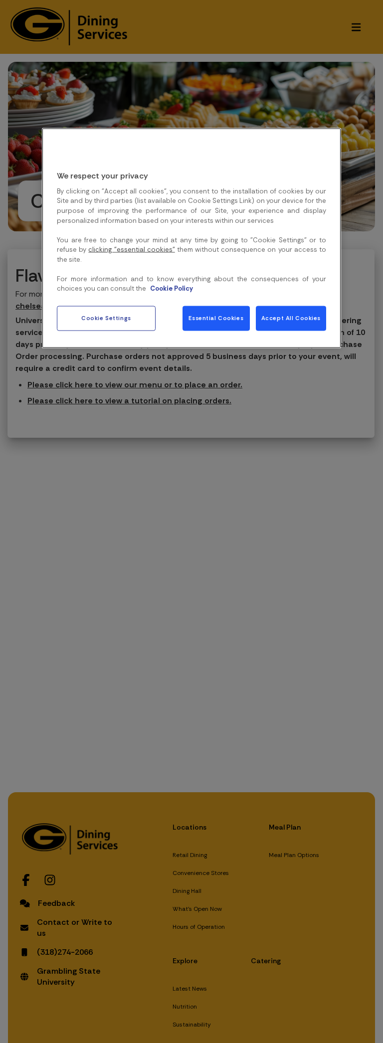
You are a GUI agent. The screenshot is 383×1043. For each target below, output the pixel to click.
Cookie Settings (106, 318)
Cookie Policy (171, 288)
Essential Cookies (216, 318)
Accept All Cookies (291, 318)
